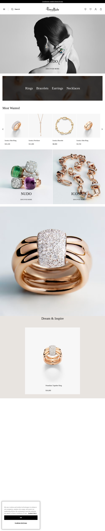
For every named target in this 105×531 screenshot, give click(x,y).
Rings (30, 88)
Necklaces (71, 88)
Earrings (56, 88)
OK (21, 517)
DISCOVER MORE (52, 69)
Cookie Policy (12, 513)
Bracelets (42, 88)
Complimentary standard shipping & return (52, 1)
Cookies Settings (21, 523)
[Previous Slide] (3, 129)
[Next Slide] (102, 129)
